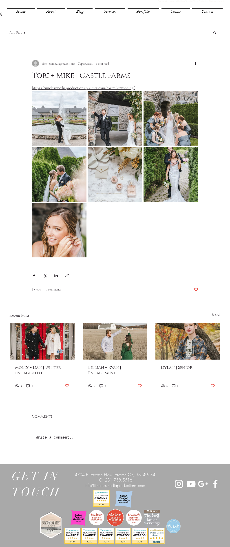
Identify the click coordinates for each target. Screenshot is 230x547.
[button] (215, 32)
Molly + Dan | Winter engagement (38, 370)
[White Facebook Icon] (215, 483)
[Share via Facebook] (34, 275)
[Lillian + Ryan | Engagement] (115, 341)
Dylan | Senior (176, 367)
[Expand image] (59, 118)
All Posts (17, 33)
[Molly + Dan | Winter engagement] (42, 341)
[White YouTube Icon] (191, 483)
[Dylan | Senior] (187, 341)
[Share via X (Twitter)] (45, 275)
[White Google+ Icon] (203, 483)
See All (216, 315)
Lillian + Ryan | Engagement (104, 370)
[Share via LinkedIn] (56, 275)
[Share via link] (67, 275)
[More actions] (195, 63)
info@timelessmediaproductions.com (115, 485)
